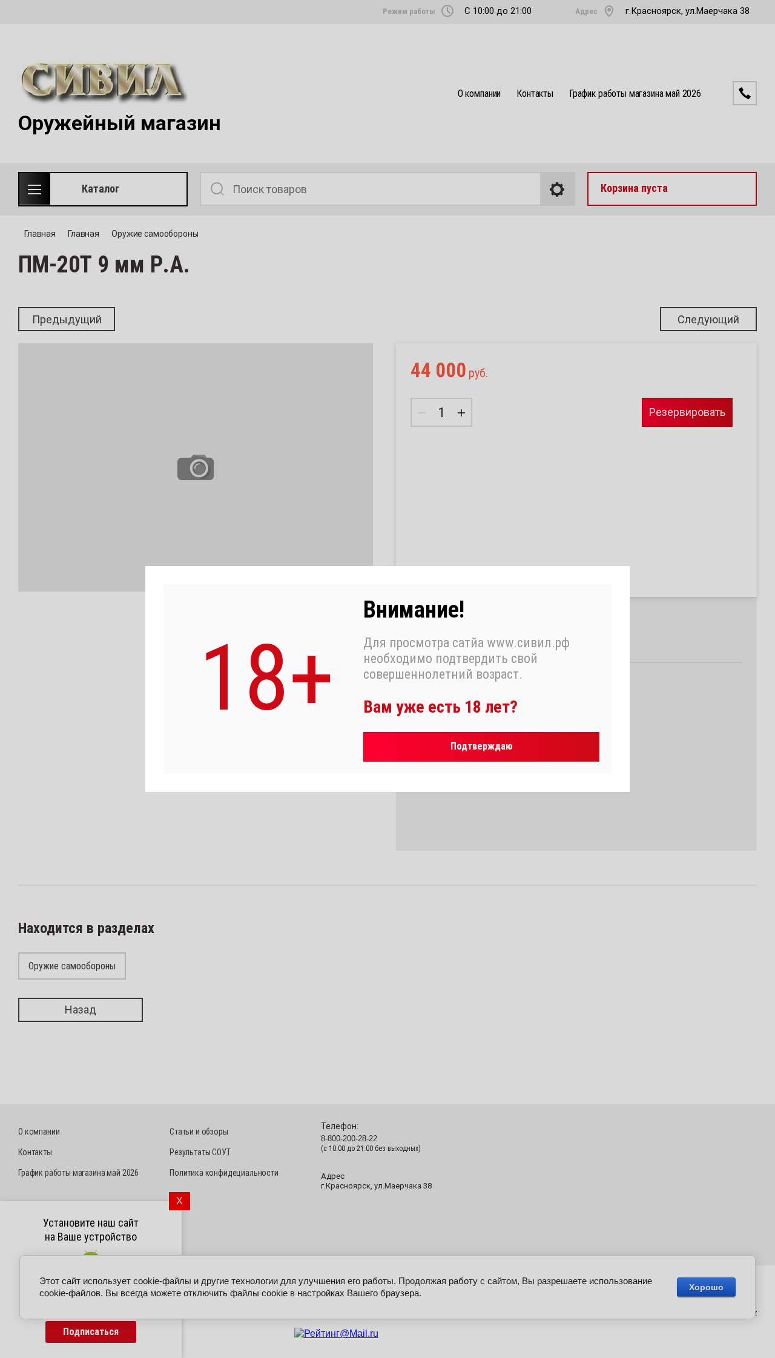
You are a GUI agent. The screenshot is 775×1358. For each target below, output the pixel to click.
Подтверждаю (481, 746)
